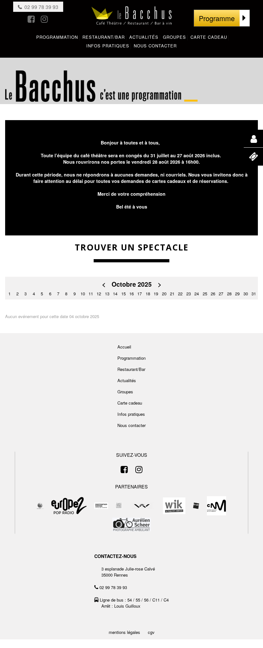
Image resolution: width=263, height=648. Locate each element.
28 (229, 294)
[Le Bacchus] (131, 18)
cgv (151, 632)
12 (99, 294)
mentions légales (124, 632)
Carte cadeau (129, 403)
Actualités (126, 380)
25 (205, 294)
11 (91, 294)
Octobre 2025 (132, 284)
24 (196, 294)
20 (164, 294)
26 (213, 294)
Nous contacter (131, 425)
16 (131, 294)
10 (83, 294)
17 (139, 294)
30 (245, 294)
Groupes (125, 392)
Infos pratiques (131, 414)
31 (253, 294)
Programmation (131, 358)
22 (180, 294)
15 (123, 294)
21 (172, 294)
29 (237, 294)
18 (148, 294)
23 (188, 294)
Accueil (124, 347)
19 (156, 294)
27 (221, 294)
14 (115, 294)
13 (107, 294)
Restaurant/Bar (131, 369)
